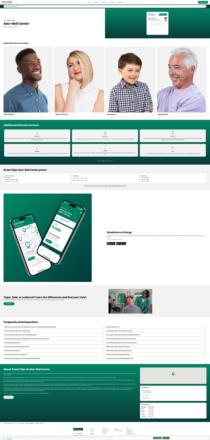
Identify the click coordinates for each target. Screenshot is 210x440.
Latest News (92, 434)
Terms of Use (128, 429)
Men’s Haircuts (9, 114)
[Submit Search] (205, 6)
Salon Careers (104, 429)
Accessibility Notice (129, 431)
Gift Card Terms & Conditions (131, 434)
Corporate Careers (105, 430)
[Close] (208, 438)
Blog (91, 431)
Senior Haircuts (163, 114)
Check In (164, 14)
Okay (166, 437)
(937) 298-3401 (146, 398)
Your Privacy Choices (130, 433)
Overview (92, 429)
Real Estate (104, 433)
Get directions (146, 395)
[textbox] (37, 139)
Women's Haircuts (62, 114)
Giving (91, 433)
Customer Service (117, 429)
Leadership (92, 430)
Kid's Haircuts (111, 114)
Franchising (104, 431)
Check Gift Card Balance (118, 430)
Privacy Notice (128, 430)
